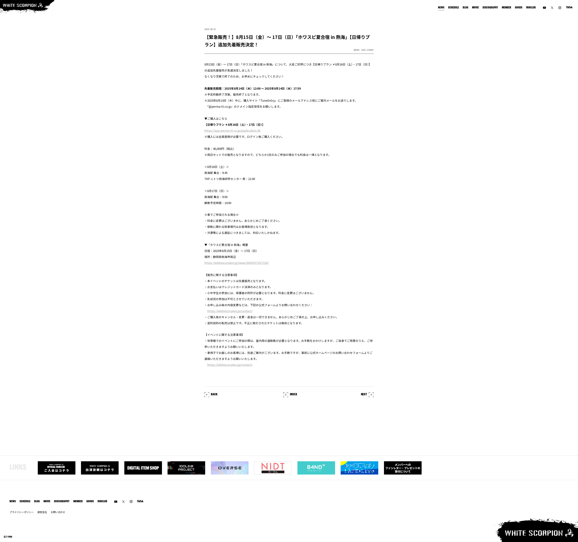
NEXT (364, 394)
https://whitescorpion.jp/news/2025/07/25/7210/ (236, 263)
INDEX (293, 394)
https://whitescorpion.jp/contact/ (230, 311)
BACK (214, 394)
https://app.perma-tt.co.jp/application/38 (232, 130)
